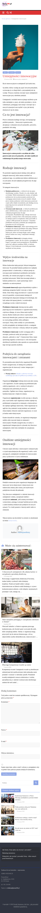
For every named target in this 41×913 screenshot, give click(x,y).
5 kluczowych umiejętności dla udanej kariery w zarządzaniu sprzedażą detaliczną (19, 573)
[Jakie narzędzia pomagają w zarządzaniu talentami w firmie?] (20, 598)
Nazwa (4, 730)
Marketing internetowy (8, 853)
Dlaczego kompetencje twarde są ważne (16, 665)
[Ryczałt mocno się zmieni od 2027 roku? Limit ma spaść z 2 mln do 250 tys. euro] (7, 827)
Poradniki (11, 72)
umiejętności (24, 79)
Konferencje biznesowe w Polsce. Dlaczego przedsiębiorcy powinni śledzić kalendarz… (26, 798)
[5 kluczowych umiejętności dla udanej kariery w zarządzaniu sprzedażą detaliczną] (16, 550)
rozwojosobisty (24, 532)
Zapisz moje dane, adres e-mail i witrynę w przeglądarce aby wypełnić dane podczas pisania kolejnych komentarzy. (20, 768)
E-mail (4, 741)
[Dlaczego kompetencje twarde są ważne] (16, 643)
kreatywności (12, 520)
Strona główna (6, 18)
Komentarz (5, 702)
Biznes (5, 72)
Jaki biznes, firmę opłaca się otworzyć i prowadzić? (16, 850)
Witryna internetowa (7, 753)
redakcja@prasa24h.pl (13, 888)
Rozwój (18, 72)
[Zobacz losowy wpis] (10, 13)
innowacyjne (18, 79)
